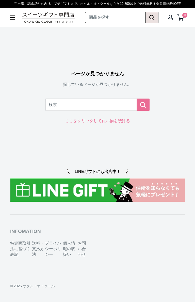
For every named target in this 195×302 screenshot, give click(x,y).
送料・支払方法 (38, 249)
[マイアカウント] (170, 17)
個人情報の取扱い (69, 249)
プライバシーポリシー (53, 249)
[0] (180, 17)
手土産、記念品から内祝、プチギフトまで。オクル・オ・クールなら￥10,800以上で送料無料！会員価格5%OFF (97, 4)
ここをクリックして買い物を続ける (97, 121)
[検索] (152, 17)
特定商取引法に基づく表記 (20, 249)
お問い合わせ (82, 249)
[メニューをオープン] (12, 17)
